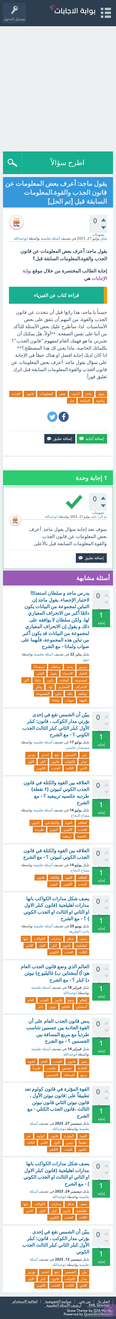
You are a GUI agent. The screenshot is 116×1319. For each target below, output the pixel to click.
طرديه (39, 829)
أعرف (75, 394)
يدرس (83, 667)
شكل (70, 938)
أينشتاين (81, 1006)
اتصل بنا (104, 1301)
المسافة (69, 1075)
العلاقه (82, 822)
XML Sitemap (99, 1305)
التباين (40, 673)
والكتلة (54, 877)
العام (31, 1000)
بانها (25, 938)
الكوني (41, 768)
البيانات (64, 680)
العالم (83, 1000)
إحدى (45, 755)
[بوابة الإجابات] (72, 10)
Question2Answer (98, 1314)
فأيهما (83, 700)
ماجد (88, 394)
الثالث (70, 768)
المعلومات (46, 394)
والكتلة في (52, 822)
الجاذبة (82, 1068)
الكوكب (70, 761)
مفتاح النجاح (80, 815)
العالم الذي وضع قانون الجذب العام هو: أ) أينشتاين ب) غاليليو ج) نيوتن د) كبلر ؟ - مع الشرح (55, 973)
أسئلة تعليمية (50, 238)
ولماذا (55, 700)
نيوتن (52, 1006)
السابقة (85, 400)
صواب (69, 700)
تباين (58, 693)
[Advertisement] (58, 87)
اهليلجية (81, 945)
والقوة (100, 400)
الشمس (70, 755)
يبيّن (84, 755)
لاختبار (83, 673)
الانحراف (81, 687)
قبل (71, 400)
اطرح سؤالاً (67, 163)
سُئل (103, 238)
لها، (50, 687)
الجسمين (52, 1075)
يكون (50, 680)
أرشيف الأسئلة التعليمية (63, 1305)
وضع (71, 1000)
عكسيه (82, 836)
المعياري (63, 687)
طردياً (36, 1068)
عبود (86, 660)
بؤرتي (31, 755)
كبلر (43, 761)
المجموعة (42, 693)
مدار (84, 761)
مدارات (56, 938)
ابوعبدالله (70, 993)
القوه (68, 822)
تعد (28, 1136)
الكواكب (39, 938)
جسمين (67, 1068)
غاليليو (66, 1006)
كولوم (41, 1136)
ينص (84, 1061)
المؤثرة (69, 1136)
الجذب (16, 394)
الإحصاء (68, 673)
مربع (84, 1075)
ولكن (38, 687)
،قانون (82, 1149)
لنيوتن (53, 829)
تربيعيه (67, 836)
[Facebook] (64, 417)
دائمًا (38, 680)
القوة (31, 1061)
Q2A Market (103, 1311)
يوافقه (82, 693)
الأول (31, 761)
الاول (42, 945)
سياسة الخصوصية (58, 1301)
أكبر (26, 680)
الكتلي (53, 1149)
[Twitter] (52, 417)
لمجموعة (81, 680)
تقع (57, 755)
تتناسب (51, 1068)
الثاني (83, 768)
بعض (62, 394)
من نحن (84, 1301)
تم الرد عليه (99, 516)
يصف (83, 938)
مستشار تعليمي (77, 747)
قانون (30, 394)
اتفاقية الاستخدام (25, 1301)
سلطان (55, 667)
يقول (101, 394)
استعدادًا (39, 667)
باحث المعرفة (79, 931)
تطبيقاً (83, 1142)
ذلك (69, 693)
